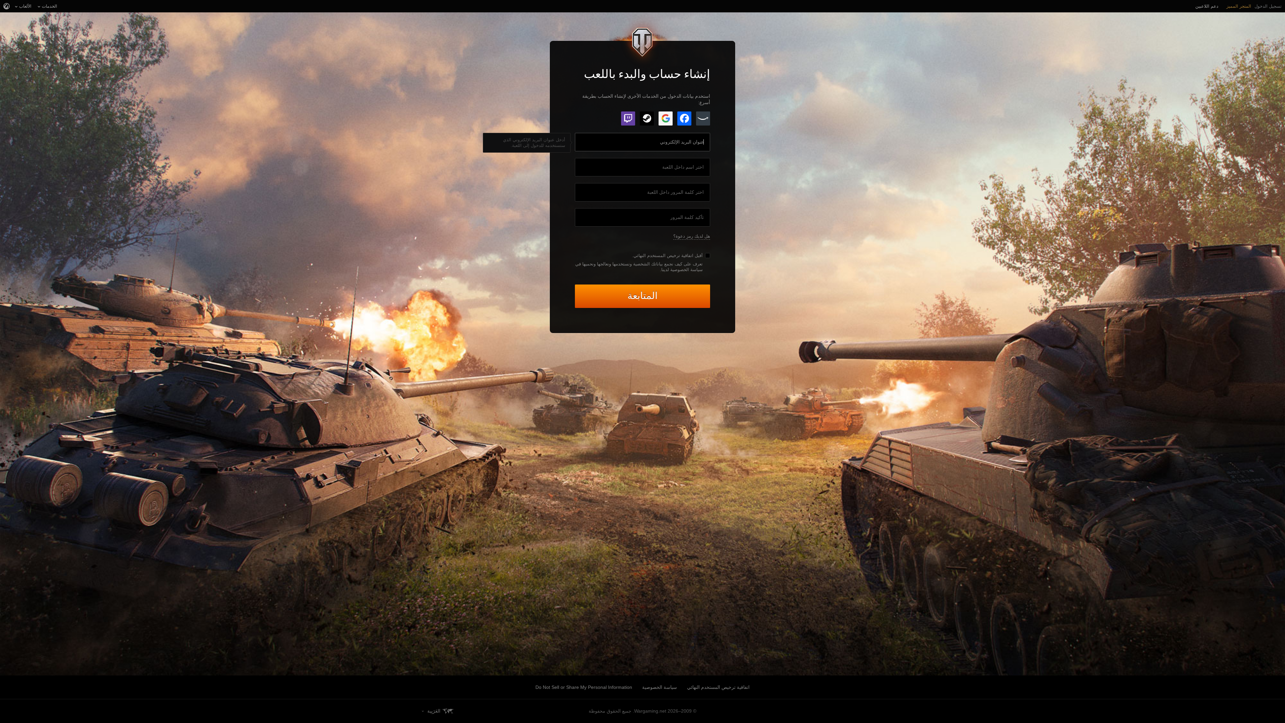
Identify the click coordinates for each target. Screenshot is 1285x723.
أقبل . (667, 255)
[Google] (666, 118)
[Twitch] (628, 118)
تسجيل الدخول (1268, 6)
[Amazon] (703, 118)
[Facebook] (684, 118)
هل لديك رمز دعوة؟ (691, 236)
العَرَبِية (433, 711)
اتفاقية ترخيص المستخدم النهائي (663, 255)
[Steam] (647, 118)
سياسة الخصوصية (659, 687)
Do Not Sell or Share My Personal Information (583, 687)
